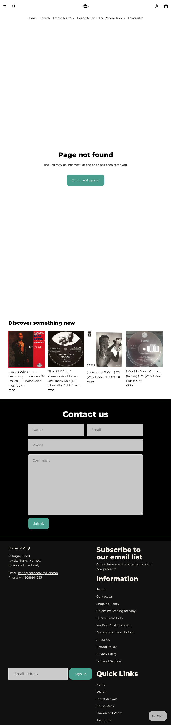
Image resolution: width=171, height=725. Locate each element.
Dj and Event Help (109, 618)
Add (81, 361)
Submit (38, 523)
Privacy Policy (106, 654)
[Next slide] (40, 349)
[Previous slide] (13, 349)
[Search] (13, 6)
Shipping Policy (107, 604)
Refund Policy (106, 647)
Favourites (135, 18)
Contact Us (104, 596)
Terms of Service (108, 661)
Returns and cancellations (115, 632)
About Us (103, 640)
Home (32, 18)
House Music (86, 18)
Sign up (80, 674)
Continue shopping (85, 180)
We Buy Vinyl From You (113, 625)
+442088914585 (30, 577)
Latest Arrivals (63, 18)
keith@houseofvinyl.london (38, 573)
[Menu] (5, 6)
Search (45, 18)
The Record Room (112, 18)
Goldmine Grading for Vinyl (116, 611)
